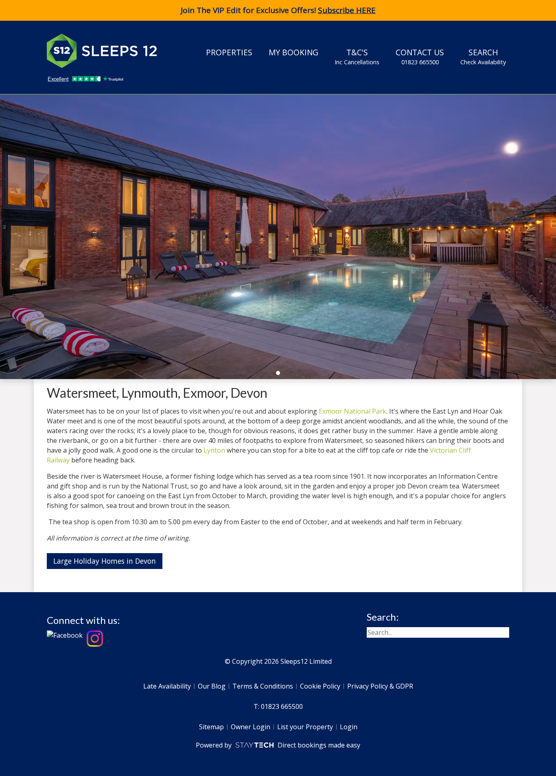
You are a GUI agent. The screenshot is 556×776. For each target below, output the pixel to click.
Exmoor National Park (352, 411)
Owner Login (250, 726)
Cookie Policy (320, 686)
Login (348, 726)
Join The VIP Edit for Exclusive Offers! (278, 10)
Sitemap (211, 726)
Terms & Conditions (262, 686)
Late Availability (167, 686)
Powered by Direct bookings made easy (278, 745)
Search (483, 56)
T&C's (357, 56)
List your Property (305, 726)
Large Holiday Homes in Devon (104, 561)
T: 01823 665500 (278, 706)
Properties (229, 52)
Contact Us (420, 56)
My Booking (293, 52)
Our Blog (211, 686)
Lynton (214, 450)
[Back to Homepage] (108, 51)
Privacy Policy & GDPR (380, 686)
